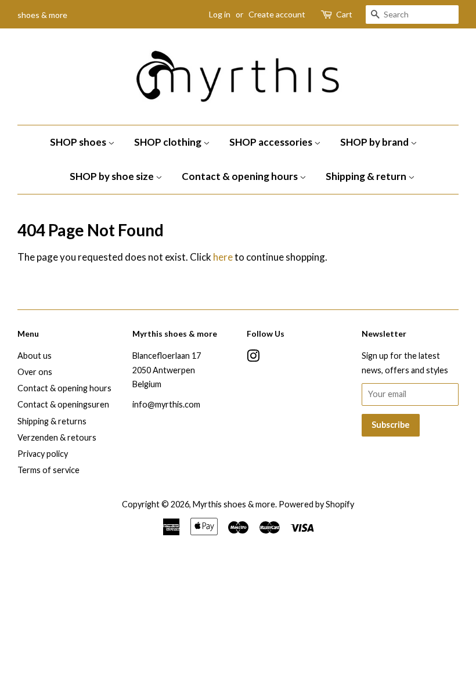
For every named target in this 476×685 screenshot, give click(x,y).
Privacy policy (42, 454)
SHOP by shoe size (113, 176)
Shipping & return (367, 176)
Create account (276, 14)
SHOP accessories (271, 142)
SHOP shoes (79, 142)
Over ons (34, 372)
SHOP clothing (168, 142)
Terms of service (48, 470)
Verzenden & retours (56, 437)
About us (34, 355)
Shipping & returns (51, 421)
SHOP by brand (375, 142)
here (223, 257)
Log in (219, 14)
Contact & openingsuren (63, 404)
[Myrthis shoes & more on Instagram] (253, 358)
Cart (344, 14)
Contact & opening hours (241, 176)
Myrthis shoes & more (234, 504)
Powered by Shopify (316, 504)
